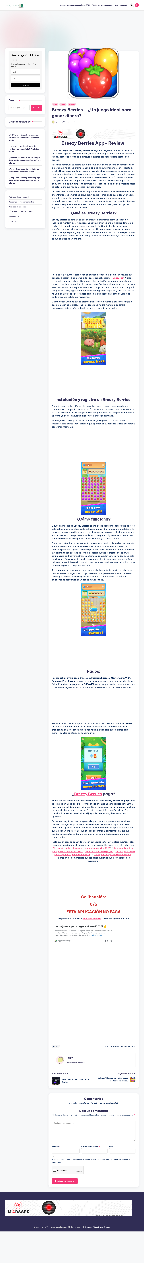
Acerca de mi (14, 217)
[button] (76, 1063)
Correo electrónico (90, 1146)
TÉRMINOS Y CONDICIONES (21, 212)
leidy (70, 1057)
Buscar (13, 100)
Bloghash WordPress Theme (97, 1227)
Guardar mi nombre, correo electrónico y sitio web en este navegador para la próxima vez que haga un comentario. (91, 1160)
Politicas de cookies (17, 207)
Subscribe (25, 85)
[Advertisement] (72, 26)
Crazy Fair (118, 278)
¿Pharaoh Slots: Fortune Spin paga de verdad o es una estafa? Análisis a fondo (24, 160)
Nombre (56, 1146)
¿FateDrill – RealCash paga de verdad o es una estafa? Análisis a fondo (24, 149)
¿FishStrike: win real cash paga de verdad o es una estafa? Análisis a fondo (24, 137)
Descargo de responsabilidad (21, 202)
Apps (55, 104)
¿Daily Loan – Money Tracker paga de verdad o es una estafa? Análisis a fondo (24, 180)
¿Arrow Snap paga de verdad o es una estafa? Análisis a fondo (24, 170)
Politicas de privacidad (19, 197)
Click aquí (58, 848)
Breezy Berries (88, 794)
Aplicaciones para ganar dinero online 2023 (87, 848)
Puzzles (55, 1046)
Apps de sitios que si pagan (99, 851)
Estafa (63, 104)
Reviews (72, 104)
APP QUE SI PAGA (92, 918)
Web (111, 1146)
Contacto (13, 221)
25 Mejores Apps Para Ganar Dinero (112, 854)
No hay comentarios (71, 122)
